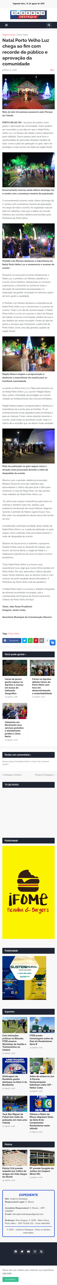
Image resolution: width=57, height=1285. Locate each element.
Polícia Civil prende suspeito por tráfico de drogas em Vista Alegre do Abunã (14, 1172)
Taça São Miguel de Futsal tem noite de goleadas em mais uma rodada (14, 1118)
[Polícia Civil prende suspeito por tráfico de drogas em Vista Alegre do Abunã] (14, 1158)
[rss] (41, 1251)
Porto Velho (22, 35)
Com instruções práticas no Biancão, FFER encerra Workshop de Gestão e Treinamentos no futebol (14, 1042)
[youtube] (28, 1251)
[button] (6, 25)
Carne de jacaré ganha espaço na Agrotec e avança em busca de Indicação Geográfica (14, 686)
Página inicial (8, 35)
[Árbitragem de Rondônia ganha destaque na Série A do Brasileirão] (14, 1066)
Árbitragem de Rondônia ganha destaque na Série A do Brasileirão (14, 1080)
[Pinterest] (35, 640)
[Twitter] (24, 640)
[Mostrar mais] (47, 640)
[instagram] (34, 1251)
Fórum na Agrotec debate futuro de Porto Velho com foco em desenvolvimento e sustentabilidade (42, 686)
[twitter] (22, 1251)
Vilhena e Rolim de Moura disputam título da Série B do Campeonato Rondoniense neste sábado (41, 1121)
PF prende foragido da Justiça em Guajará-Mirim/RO (42, 1171)
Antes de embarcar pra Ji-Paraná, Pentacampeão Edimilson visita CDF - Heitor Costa (42, 1082)
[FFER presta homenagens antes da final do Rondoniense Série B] (42, 1025)
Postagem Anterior (13, 775)
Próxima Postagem (44, 775)
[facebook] (15, 1251)
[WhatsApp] (30, 640)
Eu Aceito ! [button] (10, 1279)
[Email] (41, 640)
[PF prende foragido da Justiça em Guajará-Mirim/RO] (42, 1158)
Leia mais (7, 1273)
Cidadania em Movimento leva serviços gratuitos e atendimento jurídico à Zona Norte (14, 729)
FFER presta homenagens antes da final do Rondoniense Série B (41, 1040)
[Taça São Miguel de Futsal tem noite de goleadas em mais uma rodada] (14, 1104)
